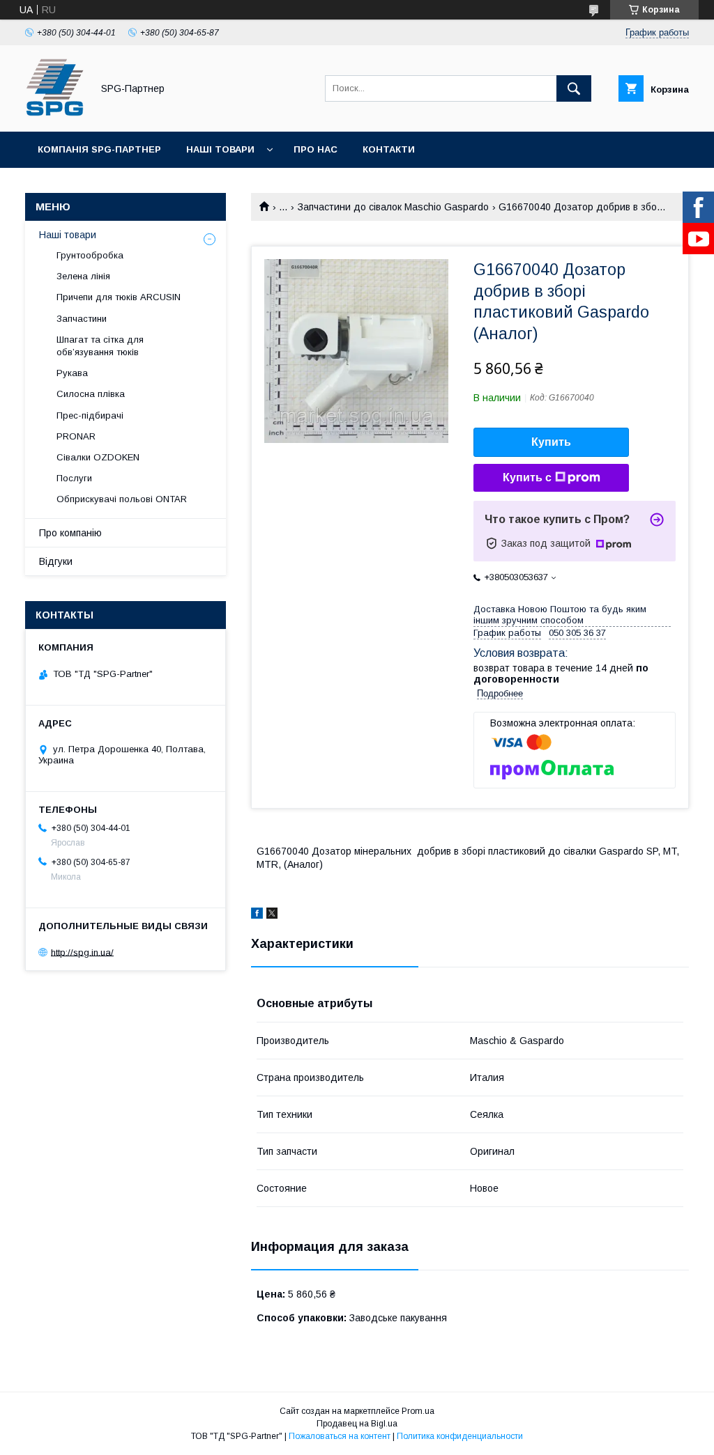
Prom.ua (418, 1411)
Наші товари (220, 149)
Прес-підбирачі (89, 415)
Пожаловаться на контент (339, 1436)
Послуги (74, 478)
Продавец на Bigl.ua (357, 1424)
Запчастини (81, 318)
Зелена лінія (83, 276)
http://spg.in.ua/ (82, 952)
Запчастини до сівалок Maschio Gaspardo (393, 206)
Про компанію (70, 532)
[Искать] (573, 88)
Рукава (72, 373)
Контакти (389, 149)
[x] (272, 915)
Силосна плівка (90, 394)
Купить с (527, 477)
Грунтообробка (89, 255)
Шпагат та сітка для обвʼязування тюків (100, 345)
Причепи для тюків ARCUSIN (118, 297)
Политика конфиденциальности (460, 1436)
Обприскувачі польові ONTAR (121, 499)
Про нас (315, 149)
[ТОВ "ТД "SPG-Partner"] (54, 113)
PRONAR (76, 436)
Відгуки (56, 561)
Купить (551, 442)
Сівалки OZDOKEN (97, 457)
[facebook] (257, 915)
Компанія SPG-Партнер (99, 149)
